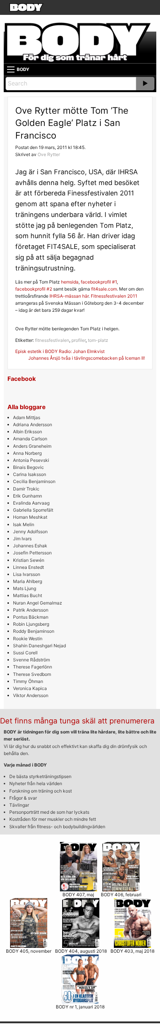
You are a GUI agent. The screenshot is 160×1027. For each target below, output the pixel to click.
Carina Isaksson (29, 474)
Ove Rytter (49, 154)
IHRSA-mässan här (69, 296)
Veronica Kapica (30, 688)
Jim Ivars (22, 538)
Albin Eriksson (27, 431)
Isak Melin (23, 524)
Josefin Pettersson (32, 552)
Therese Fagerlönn (32, 667)
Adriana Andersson (32, 424)
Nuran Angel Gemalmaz (37, 603)
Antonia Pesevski (31, 460)
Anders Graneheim (32, 446)
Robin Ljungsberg (31, 624)
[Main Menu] (11, 69)
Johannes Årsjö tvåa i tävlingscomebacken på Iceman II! (86, 358)
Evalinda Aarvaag (31, 503)
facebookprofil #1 (99, 282)
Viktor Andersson (30, 695)
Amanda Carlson (30, 438)
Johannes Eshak (30, 545)
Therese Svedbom (32, 674)
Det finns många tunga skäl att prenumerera (77, 720)
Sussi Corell (25, 652)
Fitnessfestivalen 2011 (114, 296)
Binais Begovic (28, 467)
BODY (23, 69)
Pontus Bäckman (30, 617)
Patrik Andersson (30, 610)
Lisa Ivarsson (26, 574)
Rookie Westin (27, 638)
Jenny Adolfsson (30, 531)
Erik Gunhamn (27, 496)
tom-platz (98, 340)
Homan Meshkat (30, 517)
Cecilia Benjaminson (34, 481)
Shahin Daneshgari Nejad (39, 645)
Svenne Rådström (31, 659)
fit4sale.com (104, 289)
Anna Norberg (27, 453)
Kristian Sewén (28, 560)
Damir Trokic (26, 489)
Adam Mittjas (26, 417)
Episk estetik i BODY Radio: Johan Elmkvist (60, 351)
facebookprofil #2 (33, 289)
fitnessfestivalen (52, 340)
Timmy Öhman (28, 681)
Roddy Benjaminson (33, 631)
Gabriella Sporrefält (33, 510)
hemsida (70, 282)
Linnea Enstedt (28, 567)
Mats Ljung (24, 588)
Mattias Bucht (27, 595)
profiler (78, 340)
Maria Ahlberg (27, 581)
